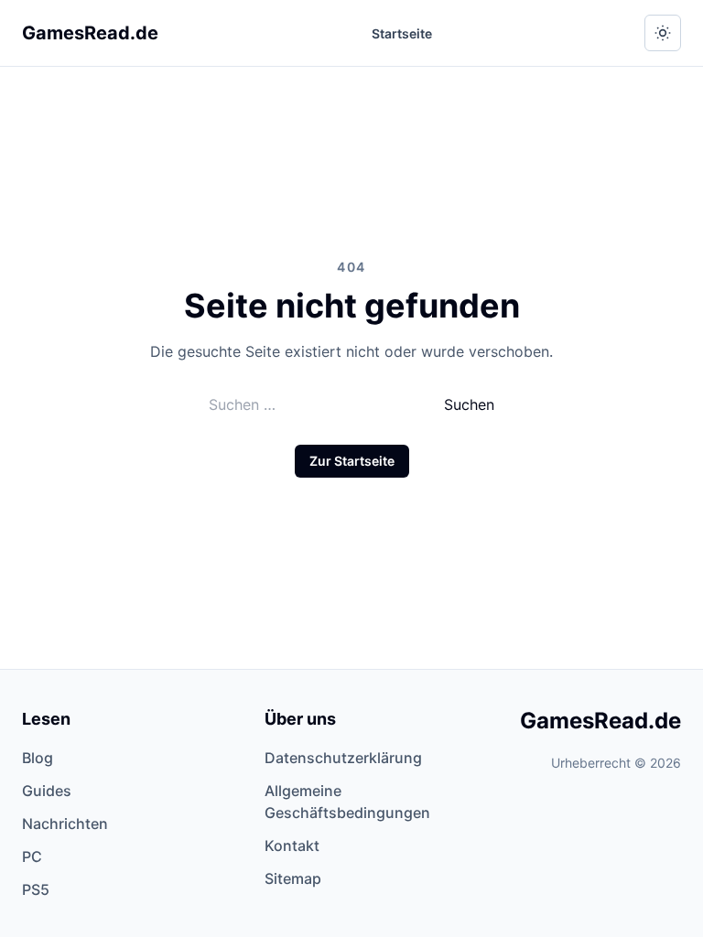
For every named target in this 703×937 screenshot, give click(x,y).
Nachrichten (65, 823)
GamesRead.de (90, 33)
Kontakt (292, 845)
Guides (46, 790)
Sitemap (293, 878)
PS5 (35, 889)
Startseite (402, 33)
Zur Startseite (352, 460)
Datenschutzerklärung (343, 758)
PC (32, 856)
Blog (37, 758)
